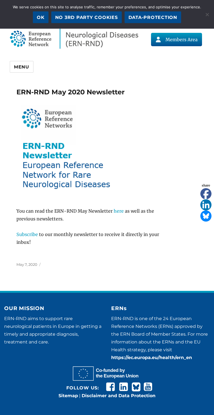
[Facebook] (205, 193)
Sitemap (68, 395)
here (119, 211)
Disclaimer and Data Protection (118, 395)
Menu (21, 67)
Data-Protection (152, 17)
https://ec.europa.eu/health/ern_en (151, 357)
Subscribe (27, 234)
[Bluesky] (205, 216)
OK (41, 17)
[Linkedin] (205, 204)
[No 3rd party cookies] (207, 14)
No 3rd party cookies (86, 17)
